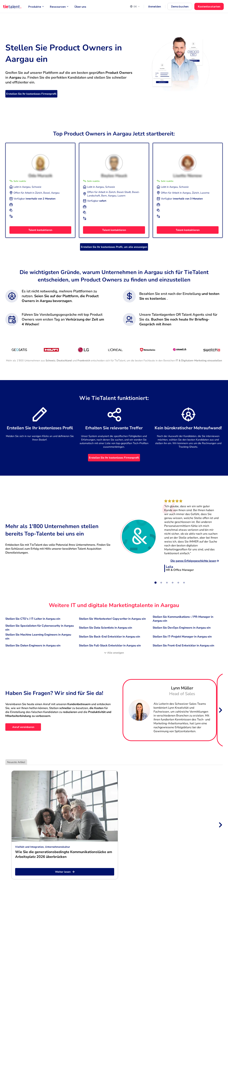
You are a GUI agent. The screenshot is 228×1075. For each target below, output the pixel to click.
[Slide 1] (155, 583)
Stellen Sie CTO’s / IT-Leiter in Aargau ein (32, 619)
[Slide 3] (167, 583)
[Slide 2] (161, 583)
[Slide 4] (173, 583)
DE (135, 6)
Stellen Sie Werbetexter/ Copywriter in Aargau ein (112, 619)
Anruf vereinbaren (23, 727)
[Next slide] (220, 710)
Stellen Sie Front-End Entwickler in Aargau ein (183, 645)
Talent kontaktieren (40, 230)
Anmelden (154, 6)
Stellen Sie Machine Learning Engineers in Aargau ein (38, 637)
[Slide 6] (184, 583)
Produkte (34, 6)
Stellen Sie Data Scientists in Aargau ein (105, 628)
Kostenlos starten (209, 6)
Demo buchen (179, 6)
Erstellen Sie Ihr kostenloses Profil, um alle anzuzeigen (114, 247)
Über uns (80, 6)
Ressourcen (58, 6)
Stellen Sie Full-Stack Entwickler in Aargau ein (110, 645)
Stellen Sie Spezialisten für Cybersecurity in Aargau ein (39, 628)
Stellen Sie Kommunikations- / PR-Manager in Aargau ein (183, 619)
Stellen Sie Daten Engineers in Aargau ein (32, 645)
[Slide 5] (178, 583)
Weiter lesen (63, 872)
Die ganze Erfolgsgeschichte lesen (193, 561)
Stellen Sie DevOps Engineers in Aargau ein (182, 628)
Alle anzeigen (115, 652)
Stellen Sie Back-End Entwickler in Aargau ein (109, 637)
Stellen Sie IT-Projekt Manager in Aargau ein (182, 637)
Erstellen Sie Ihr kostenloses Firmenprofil (31, 94)
